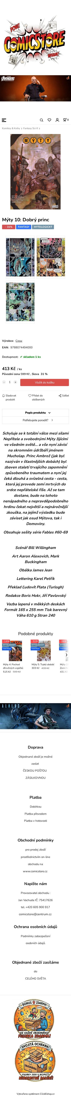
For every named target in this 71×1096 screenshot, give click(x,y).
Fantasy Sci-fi (30, 128)
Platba (35, 797)
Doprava (35, 747)
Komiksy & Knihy (11, 128)
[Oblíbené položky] (49, 120)
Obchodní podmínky (36, 840)
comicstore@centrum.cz (35, 914)
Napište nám (35, 884)
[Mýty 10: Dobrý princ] (35, 171)
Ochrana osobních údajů (35, 927)
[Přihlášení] (57, 119)
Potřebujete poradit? (35, 420)
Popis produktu (35, 413)
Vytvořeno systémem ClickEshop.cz (36, 1093)
